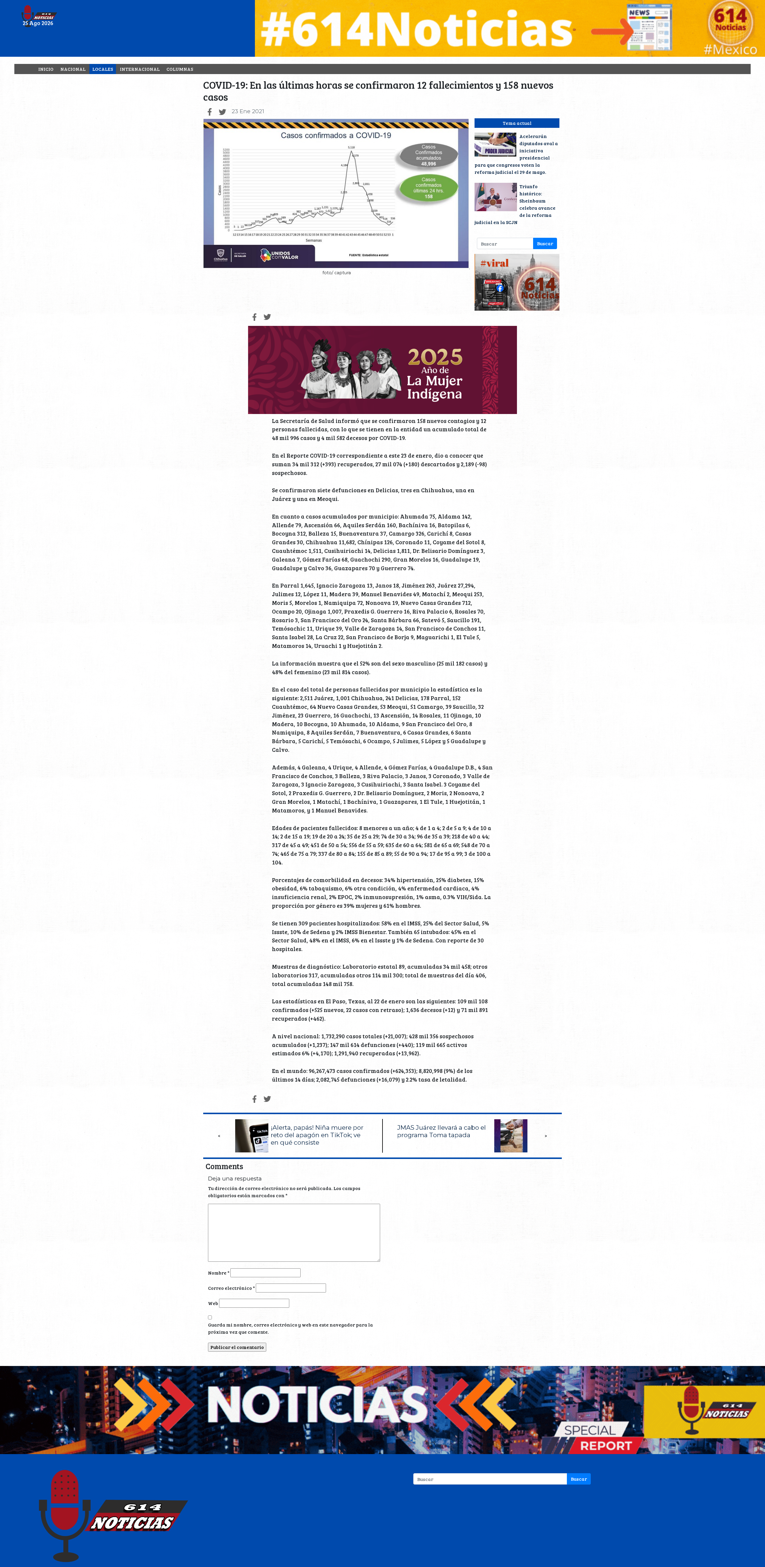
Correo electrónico (231, 1288)
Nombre (219, 1272)
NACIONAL (72, 69)
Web (213, 1303)
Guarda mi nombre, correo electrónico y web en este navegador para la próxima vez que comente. (290, 1328)
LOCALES (102, 69)
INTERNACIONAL (140, 69)
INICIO (45, 69)
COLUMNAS (179, 69)
